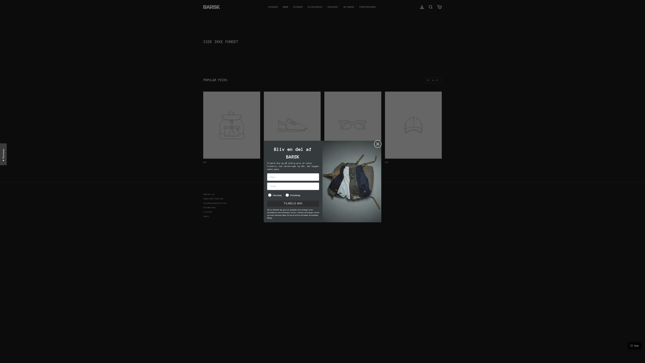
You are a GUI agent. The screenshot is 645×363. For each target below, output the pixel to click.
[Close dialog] (377, 144)
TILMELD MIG (293, 203)
